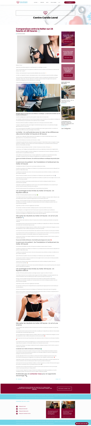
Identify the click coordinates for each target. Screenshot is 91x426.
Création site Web (49, 395)
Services (42, 2)
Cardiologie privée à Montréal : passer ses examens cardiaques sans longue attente (67, 123)
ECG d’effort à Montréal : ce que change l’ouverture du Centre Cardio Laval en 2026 (68, 412)
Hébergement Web (63, 395)
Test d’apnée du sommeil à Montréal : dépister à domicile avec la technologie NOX (53, 412)
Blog (47, 2)
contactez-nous (36, 374)
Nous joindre (53, 2)
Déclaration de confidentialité (41, 397)
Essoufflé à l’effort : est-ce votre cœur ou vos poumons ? (67, 101)
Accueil (35, 2)
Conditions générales (20, 397)
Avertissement (51, 397)
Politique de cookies (30, 397)
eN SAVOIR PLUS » (64, 103)
